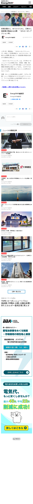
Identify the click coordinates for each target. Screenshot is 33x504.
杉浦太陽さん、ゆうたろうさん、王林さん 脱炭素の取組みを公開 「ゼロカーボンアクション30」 (20, 11)
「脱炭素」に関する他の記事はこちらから (13, 87)
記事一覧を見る (16, 291)
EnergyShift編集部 (10, 37)
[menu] (30, 3)
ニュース (8, 11)
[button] (4, 42)
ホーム (2, 11)
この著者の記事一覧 (15, 99)
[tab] (4, 7)
